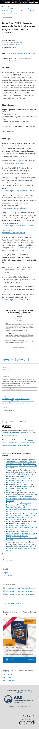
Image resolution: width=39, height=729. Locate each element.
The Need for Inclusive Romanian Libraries (21, 514)
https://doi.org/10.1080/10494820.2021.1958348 (18, 226)
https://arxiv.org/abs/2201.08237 (13, 163)
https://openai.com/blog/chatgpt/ (13, 233)
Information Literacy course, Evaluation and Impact (21, 545)
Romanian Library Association (13, 603)
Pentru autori (7, 677)
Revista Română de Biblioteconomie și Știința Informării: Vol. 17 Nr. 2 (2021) (21, 538)
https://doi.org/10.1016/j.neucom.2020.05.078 (18, 191)
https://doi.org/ (25, 248)
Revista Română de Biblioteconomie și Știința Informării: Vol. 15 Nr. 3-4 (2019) (21, 509)
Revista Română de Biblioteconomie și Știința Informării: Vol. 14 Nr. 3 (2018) (20, 488)
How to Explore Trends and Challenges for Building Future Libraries (21, 495)
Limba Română (8, 576)
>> (6, 554)
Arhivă (10, 7)
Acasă (4, 7)
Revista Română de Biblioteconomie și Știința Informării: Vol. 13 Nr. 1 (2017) (21, 466)
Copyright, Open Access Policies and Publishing (19, 485)
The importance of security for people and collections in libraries (21, 463)
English (5, 573)
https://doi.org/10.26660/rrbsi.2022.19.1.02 (20, 53)
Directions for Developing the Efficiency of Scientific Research (19, 505)
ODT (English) (22, 360)
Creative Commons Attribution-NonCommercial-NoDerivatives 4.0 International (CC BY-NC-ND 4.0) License (18, 442)
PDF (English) (9, 360)
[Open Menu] (2, 2)
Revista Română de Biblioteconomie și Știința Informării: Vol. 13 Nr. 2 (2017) (19, 480)
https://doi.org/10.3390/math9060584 (15, 208)
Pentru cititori (7, 674)
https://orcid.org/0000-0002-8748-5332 (12, 44)
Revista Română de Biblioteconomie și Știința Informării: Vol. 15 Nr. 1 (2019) (21, 499)
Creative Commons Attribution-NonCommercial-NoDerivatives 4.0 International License (18, 432)
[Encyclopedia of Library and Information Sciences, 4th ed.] (19, 662)
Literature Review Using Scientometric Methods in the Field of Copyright (21, 534)
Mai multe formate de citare (12, 389)
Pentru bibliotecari (9, 680)
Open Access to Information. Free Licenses (19, 477)
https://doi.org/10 (8, 300)
